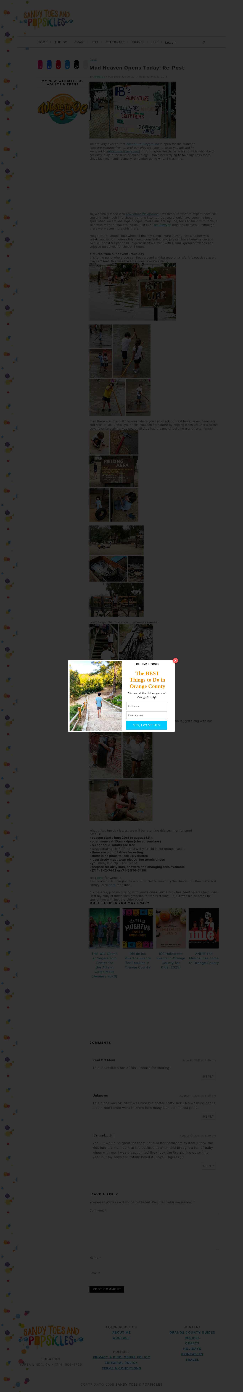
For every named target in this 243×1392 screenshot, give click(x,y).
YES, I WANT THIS (146, 725)
